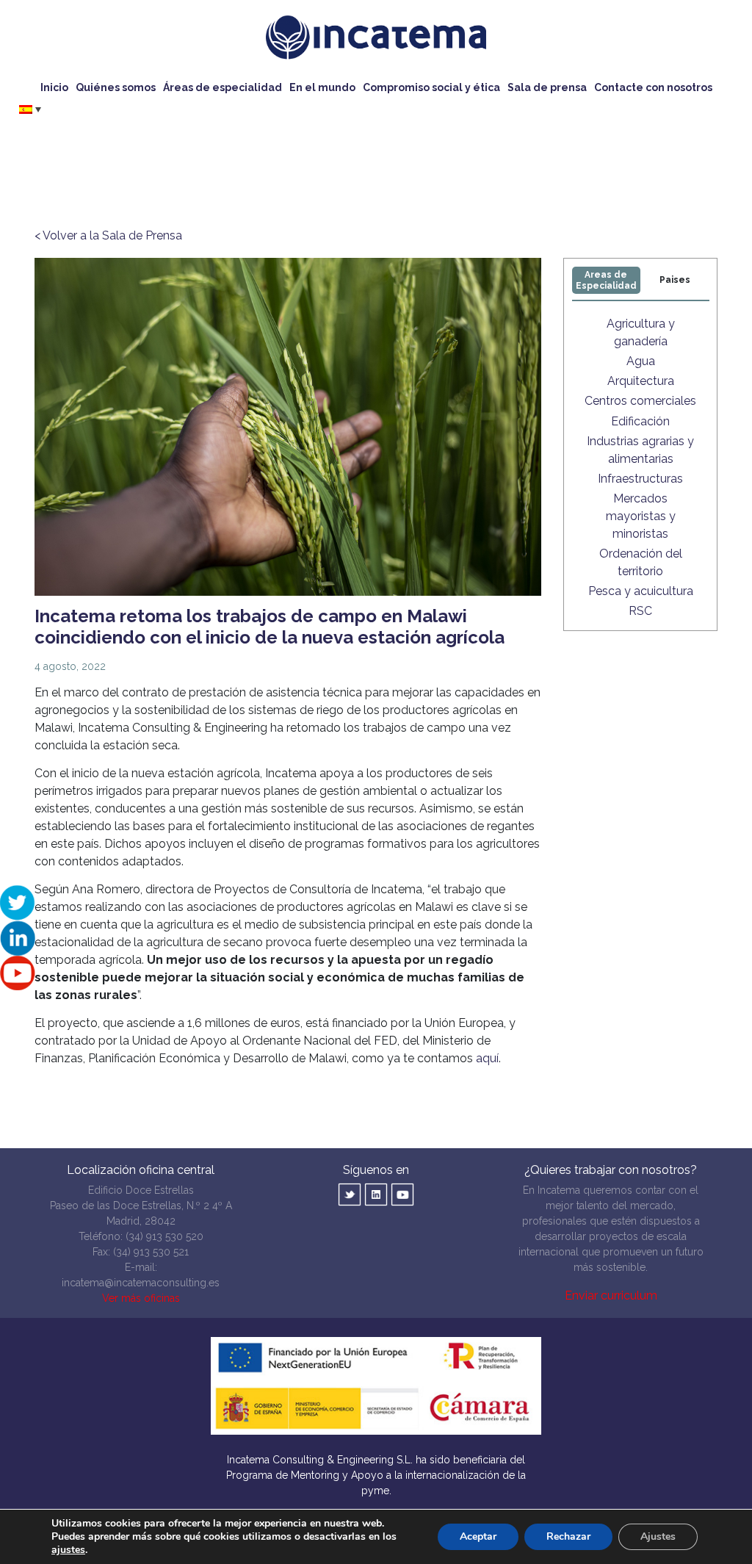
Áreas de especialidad (222, 87)
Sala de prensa (547, 87)
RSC (640, 611)
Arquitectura (640, 381)
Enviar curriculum (611, 1295)
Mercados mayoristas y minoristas (641, 516)
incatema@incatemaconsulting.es (141, 1283)
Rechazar (568, 1536)
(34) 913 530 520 (164, 1236)
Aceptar (478, 1536)
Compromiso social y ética (431, 87)
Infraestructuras (640, 479)
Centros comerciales (640, 401)
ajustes (68, 1550)
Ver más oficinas (141, 1298)
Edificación (640, 421)
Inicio (54, 87)
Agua (640, 361)
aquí (487, 1058)
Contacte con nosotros (653, 87)
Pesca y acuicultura (640, 591)
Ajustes (658, 1536)
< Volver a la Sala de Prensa (108, 235)
